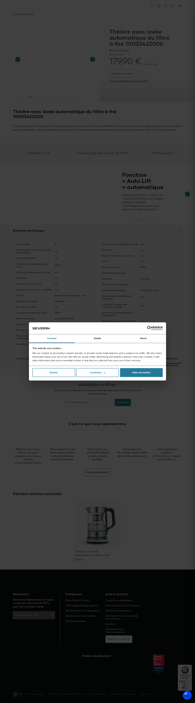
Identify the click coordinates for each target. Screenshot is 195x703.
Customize (96, 372)
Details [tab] (97, 338)
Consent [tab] (51, 338)
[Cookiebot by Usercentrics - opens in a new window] (149, 328)
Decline (54, 372)
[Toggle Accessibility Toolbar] (187, 695)
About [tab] (143, 338)
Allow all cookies (141, 372)
